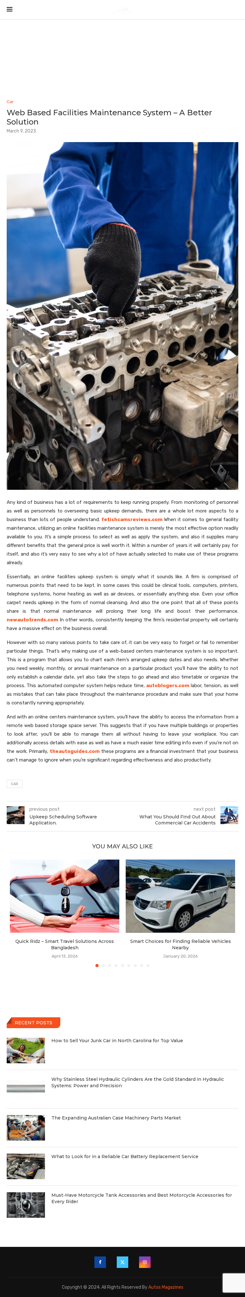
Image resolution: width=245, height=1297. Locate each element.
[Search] (235, 9)
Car (14, 784)
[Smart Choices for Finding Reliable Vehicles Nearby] (180, 896)
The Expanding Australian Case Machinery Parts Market (116, 1118)
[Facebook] (100, 1262)
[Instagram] (145, 1262)
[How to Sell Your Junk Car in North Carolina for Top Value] (26, 1050)
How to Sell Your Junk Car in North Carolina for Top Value (117, 1040)
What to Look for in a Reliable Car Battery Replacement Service (124, 1156)
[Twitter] (122, 1262)
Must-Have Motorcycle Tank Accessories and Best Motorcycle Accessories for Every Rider (141, 1198)
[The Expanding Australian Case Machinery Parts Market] (26, 1128)
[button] (18, 912)
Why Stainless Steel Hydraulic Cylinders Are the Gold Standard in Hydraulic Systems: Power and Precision (137, 1082)
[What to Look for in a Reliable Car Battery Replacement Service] (26, 1166)
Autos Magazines (165, 1287)
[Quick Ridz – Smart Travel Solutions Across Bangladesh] (64, 896)
